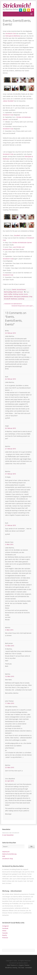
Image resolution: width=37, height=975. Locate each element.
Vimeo (4, 931)
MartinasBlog (8, 292)
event (5, 294)
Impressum (5, 851)
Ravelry (4, 935)
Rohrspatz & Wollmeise (13, 36)
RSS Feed (21, 967)
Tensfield (17, 235)
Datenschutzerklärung (9, 854)
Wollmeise (14, 299)
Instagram (5, 926)
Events (14, 289)
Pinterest (5, 938)
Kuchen (21, 294)
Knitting (15, 294)
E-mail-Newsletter (8, 835)
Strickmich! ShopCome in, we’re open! (22, 306)
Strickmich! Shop (7, 858)
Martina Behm (8, 296)
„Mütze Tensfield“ (8, 101)
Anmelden (28, 967)
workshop (21, 299)
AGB (3, 856)
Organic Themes (24, 965)
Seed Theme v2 (12, 965)
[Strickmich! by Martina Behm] (18, 7)
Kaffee (10, 294)
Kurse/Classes (21, 289)
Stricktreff (7, 299)
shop (30, 296)
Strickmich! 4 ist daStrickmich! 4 (13, 304)
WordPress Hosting (11, 967)
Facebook (5, 928)
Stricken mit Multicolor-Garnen (22, 242)
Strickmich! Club (11, 33)
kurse (26, 294)
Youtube (5, 933)
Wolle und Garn (18, 292)
